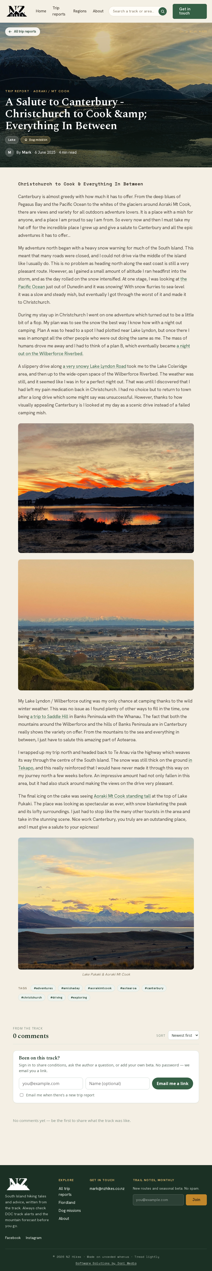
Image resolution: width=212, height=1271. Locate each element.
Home (41, 11)
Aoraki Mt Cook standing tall (122, 796)
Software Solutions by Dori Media (106, 1263)
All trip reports (25, 31)
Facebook (13, 1237)
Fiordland (67, 1202)
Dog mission (38, 140)
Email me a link (172, 1083)
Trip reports (58, 11)
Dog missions (70, 1210)
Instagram (34, 1237)
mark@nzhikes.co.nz (107, 1188)
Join (196, 1199)
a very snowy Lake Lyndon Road (94, 366)
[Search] (162, 11)
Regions (80, 11)
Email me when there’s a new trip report (60, 1095)
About (98, 11)
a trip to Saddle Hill (49, 716)
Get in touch (185, 10)
